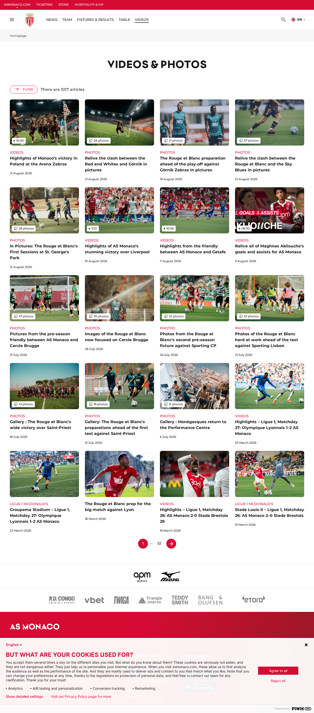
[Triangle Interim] (150, 600)
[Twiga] (121, 600)
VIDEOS (142, 19)
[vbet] (94, 600)
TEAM (67, 19)
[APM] (142, 576)
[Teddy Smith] (180, 600)
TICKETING (44, 4)
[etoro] (253, 600)
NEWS (51, 19)
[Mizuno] (170, 576)
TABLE (124, 19)
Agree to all (278, 671)
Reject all (278, 681)
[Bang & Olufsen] (210, 600)
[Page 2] (171, 544)
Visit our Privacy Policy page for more (81, 697)
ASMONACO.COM (17, 4)
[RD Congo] (62, 600)
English (12, 645)
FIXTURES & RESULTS (95, 19)
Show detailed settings (24, 697)
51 (159, 543)
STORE (64, 4)
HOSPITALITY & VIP (89, 4)
